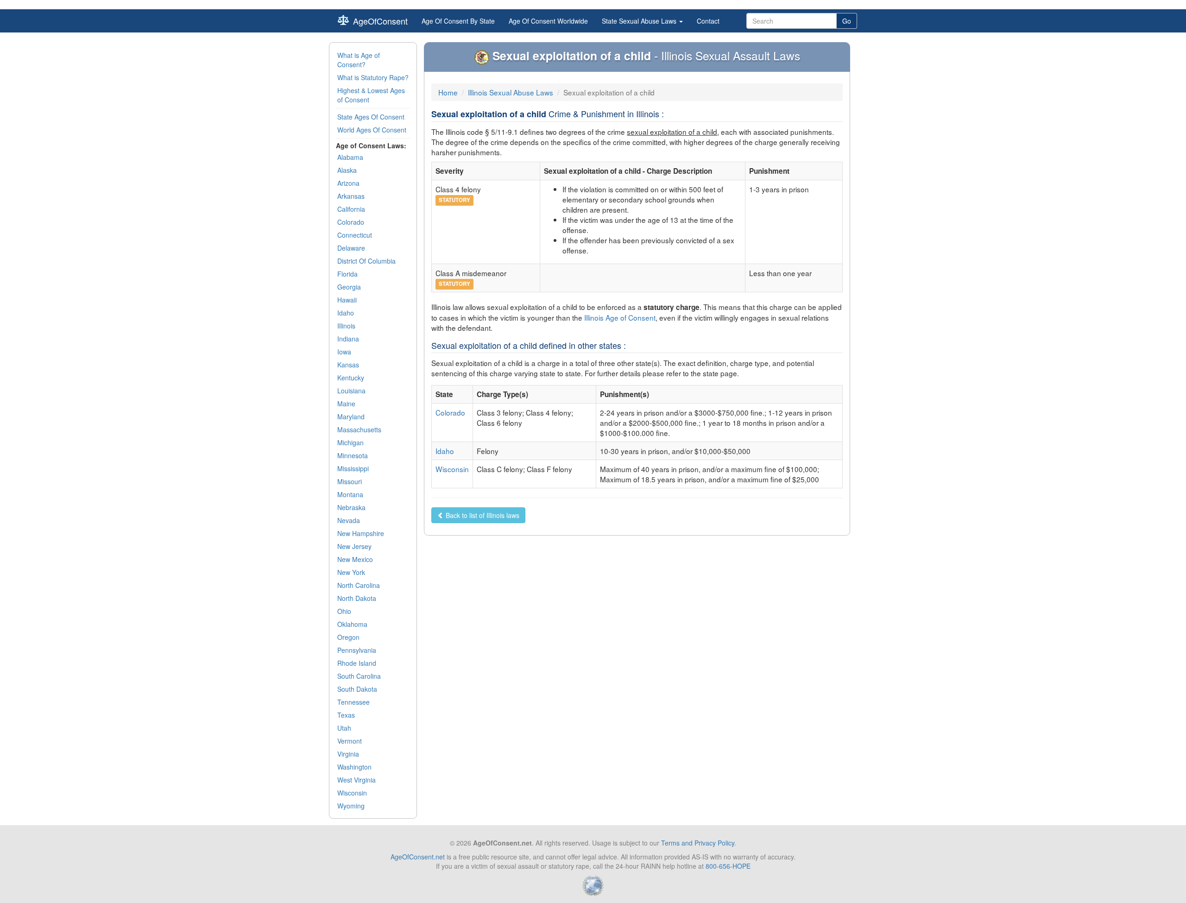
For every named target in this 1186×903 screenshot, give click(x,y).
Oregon (348, 637)
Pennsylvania (356, 650)
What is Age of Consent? (358, 60)
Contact (708, 20)
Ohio (344, 611)
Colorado (350, 222)
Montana (350, 494)
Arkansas (351, 196)
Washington (354, 766)
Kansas (348, 364)
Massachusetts (359, 429)
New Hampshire (360, 533)
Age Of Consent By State (458, 20)
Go (846, 20)
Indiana (348, 338)
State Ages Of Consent (370, 116)
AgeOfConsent (380, 21)
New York (351, 572)
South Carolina (359, 676)
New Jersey (354, 546)
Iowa (344, 351)
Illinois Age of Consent (620, 317)
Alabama (350, 157)
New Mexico (355, 559)
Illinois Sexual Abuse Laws (510, 92)
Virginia (348, 753)
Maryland (351, 416)
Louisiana (351, 390)
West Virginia (356, 779)
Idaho (345, 312)
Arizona (348, 183)
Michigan (350, 442)
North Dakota (356, 598)
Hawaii (347, 299)
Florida (347, 273)
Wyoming (351, 805)
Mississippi (353, 468)
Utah (344, 728)
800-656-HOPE (728, 866)
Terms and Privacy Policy (697, 842)
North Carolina (358, 585)
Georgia (349, 286)
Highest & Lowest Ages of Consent (371, 95)
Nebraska (351, 507)
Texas (346, 715)
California (351, 209)
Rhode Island (356, 663)
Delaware (351, 248)
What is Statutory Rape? (373, 77)
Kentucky (350, 377)
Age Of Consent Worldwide (548, 20)
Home (448, 92)
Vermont (349, 740)
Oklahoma (352, 624)
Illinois (346, 325)
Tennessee (353, 702)
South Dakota (357, 689)
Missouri (349, 481)
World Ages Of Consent (371, 129)
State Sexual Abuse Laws (640, 20)
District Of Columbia (366, 260)
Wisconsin (352, 792)
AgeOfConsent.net (418, 856)
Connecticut (354, 235)
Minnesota (352, 455)
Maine (346, 403)
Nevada (348, 520)
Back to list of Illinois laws (481, 515)
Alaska (347, 170)
